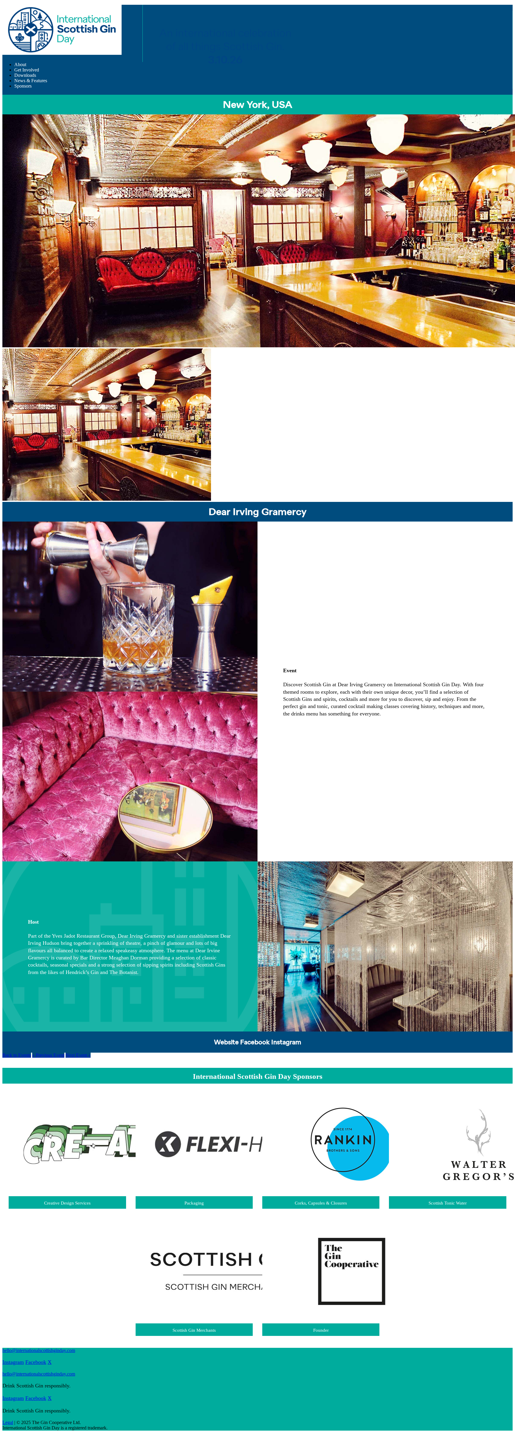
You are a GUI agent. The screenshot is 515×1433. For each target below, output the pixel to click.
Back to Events (16, 1055)
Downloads (25, 75)
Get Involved (26, 69)
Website (226, 1043)
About (20, 64)
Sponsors (23, 85)
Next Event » (78, 1055)
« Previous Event (48, 1055)
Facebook (255, 1043)
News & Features (30, 80)
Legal (7, 1422)
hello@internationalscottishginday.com (38, 1350)
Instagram (286, 1043)
